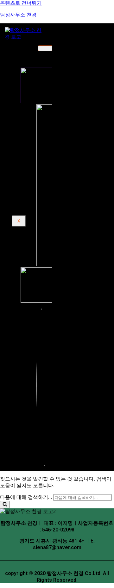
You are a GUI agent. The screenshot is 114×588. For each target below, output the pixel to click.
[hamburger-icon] (45, 48)
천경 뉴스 (31, 166)
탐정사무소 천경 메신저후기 (60, 156)
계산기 (28, 172)
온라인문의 (33, 133)
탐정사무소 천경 (18, 14)
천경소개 (26, 51)
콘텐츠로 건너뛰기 (21, 3)
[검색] (5, 504)
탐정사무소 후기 (33, 142)
